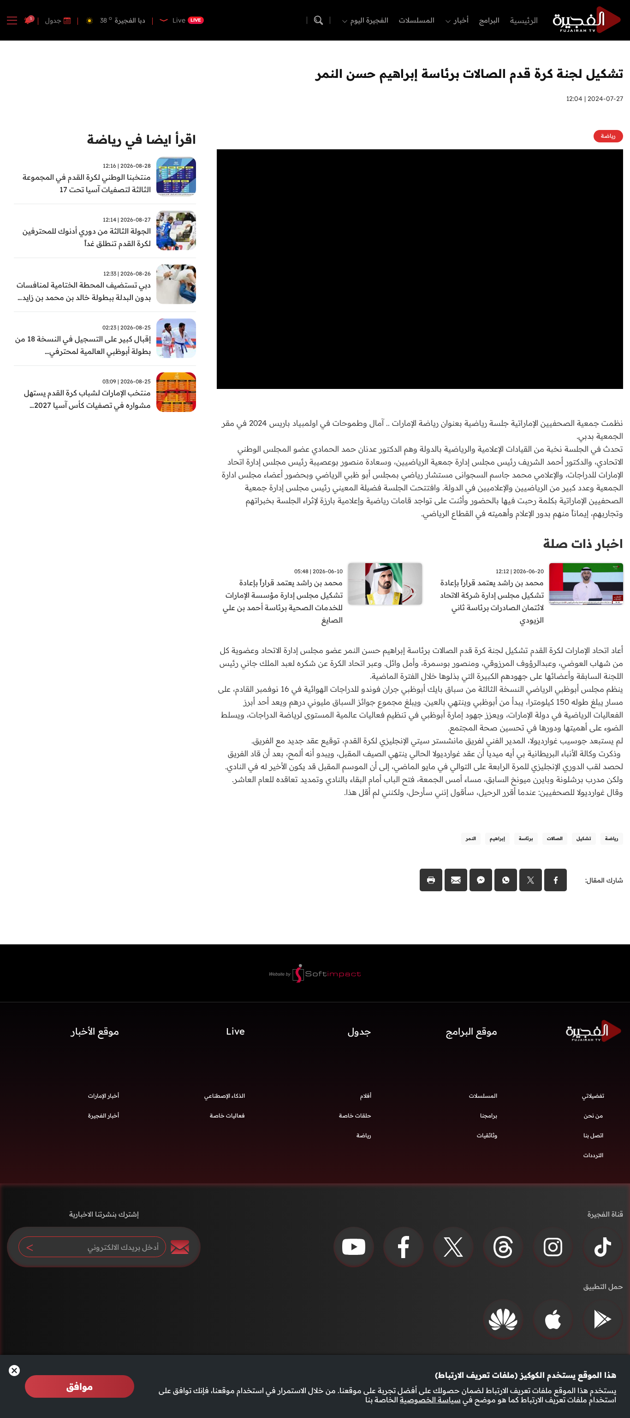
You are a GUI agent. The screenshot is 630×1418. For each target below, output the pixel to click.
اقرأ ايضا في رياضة (141, 139)
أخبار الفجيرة (103, 1115)
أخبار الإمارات (103, 1095)
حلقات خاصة (355, 1115)
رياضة (364, 1135)
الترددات (593, 1155)
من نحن (593, 1115)
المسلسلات (416, 20)
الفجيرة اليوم (369, 20)
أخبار (461, 20)
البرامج (489, 20)
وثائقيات (487, 1135)
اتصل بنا (593, 1135)
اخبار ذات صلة (583, 543)
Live (235, 1031)
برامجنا (488, 1115)
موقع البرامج (471, 1031)
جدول (53, 20)
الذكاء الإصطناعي (224, 1095)
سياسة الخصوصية (430, 1399)
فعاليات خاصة (227, 1115)
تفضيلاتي (593, 1095)
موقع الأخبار (95, 1031)
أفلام (365, 1095)
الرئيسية (524, 20)
